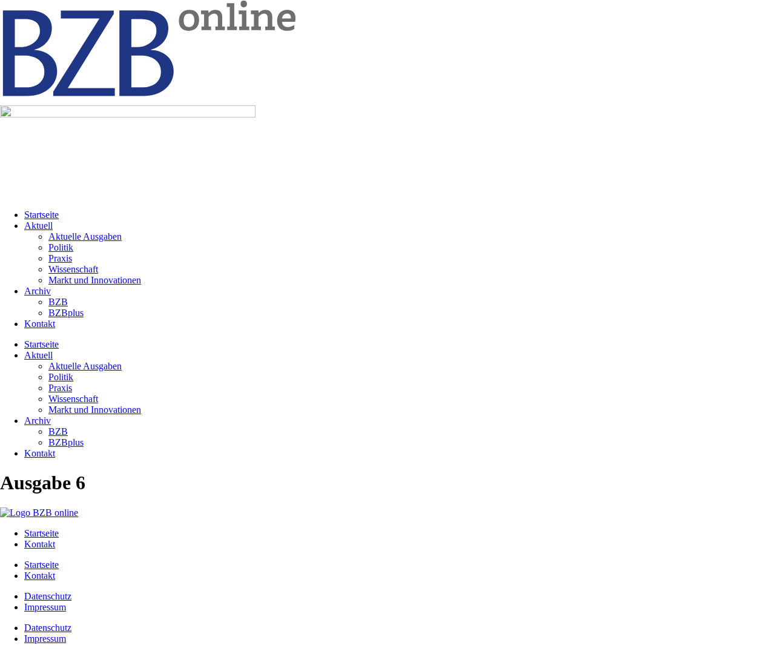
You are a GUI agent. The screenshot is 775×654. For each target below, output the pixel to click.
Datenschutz (47, 596)
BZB (58, 302)
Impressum (45, 607)
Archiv (37, 291)
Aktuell (38, 225)
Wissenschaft (73, 269)
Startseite (41, 215)
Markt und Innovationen (94, 280)
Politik (60, 247)
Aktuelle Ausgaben (85, 236)
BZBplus (66, 313)
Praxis (60, 258)
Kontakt (39, 324)
